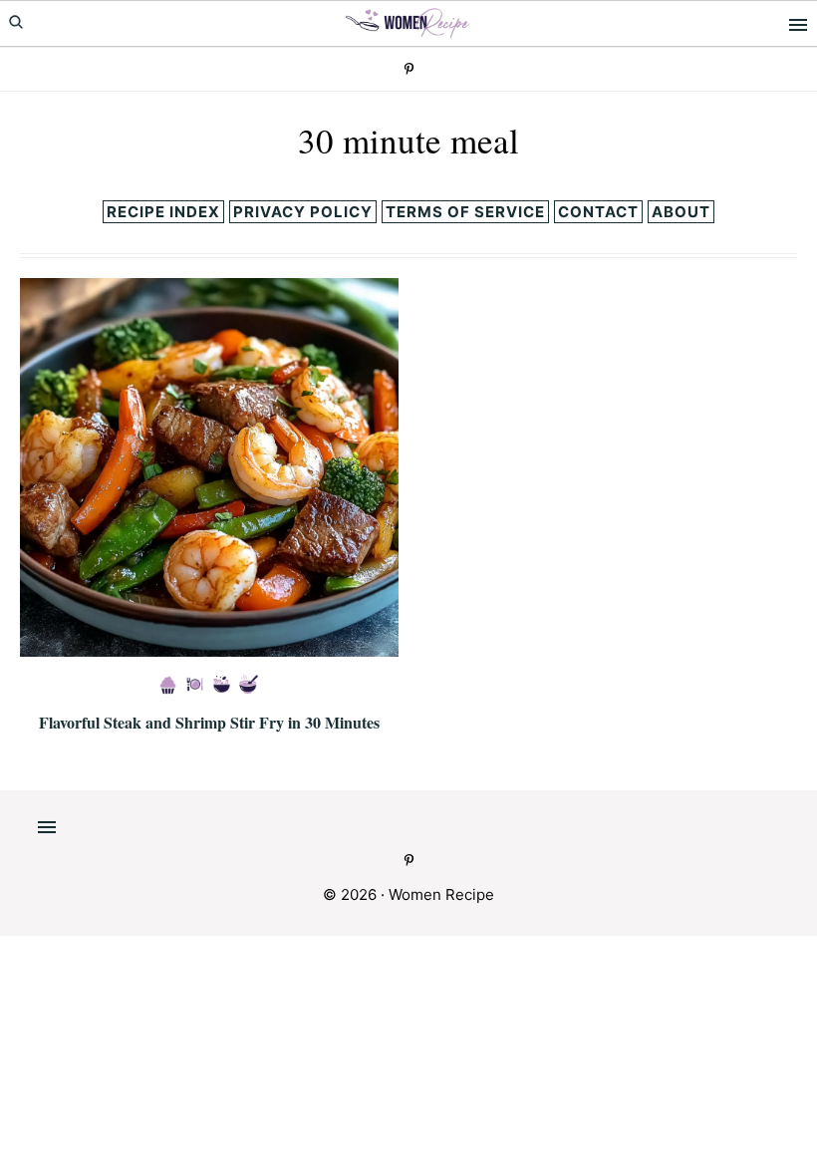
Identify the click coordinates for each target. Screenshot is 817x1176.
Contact (598, 211)
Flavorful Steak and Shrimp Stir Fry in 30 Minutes (209, 722)
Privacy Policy (303, 211)
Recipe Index (163, 211)
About (681, 211)
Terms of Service (465, 211)
